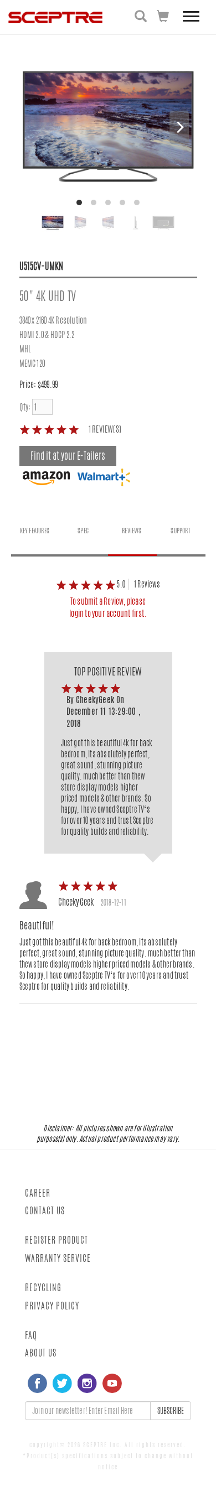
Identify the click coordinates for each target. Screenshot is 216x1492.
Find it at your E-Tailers (67, 455)
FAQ (31, 1335)
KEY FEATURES (34, 531)
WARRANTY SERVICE (58, 1258)
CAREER (37, 1193)
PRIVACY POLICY (52, 1305)
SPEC (83, 531)
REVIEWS (131, 531)
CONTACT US (45, 1210)
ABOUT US (40, 1353)
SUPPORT (180, 531)
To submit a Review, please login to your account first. (108, 606)
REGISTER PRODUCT (56, 1240)
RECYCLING (43, 1287)
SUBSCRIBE (170, 1410)
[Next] (179, 127)
